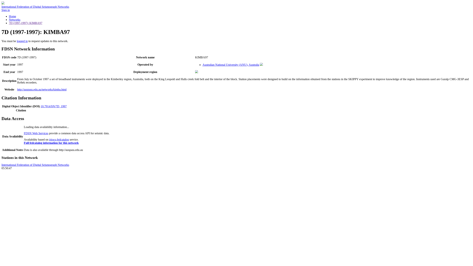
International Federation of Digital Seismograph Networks (35, 164)
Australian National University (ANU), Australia (231, 64)
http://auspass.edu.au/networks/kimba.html (42, 89)
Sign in (5, 10)
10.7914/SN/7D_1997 (54, 106)
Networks (14, 19)
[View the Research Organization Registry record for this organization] (261, 64)
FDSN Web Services (36, 133)
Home (12, 16)
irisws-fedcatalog (59, 139)
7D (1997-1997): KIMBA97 (25, 23)
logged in (22, 41)
